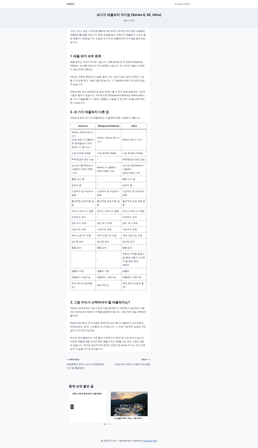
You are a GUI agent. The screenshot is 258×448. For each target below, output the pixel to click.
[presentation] (129, 404)
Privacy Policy (182, 4)
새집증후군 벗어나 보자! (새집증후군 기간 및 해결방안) (85, 363)
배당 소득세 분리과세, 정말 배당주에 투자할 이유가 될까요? (87, 393)
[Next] (144, 406)
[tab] (104, 424)
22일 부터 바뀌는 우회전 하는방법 (132, 362)
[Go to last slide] (72, 406)
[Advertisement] (175, 40)
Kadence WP (150, 440)
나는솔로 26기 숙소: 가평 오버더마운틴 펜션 (128, 418)
